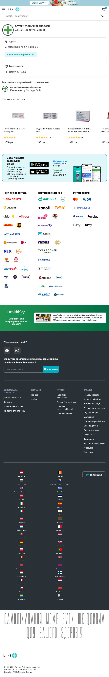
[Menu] (3, 9)
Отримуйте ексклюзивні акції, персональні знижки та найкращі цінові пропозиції (31, 360)
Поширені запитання (13, 406)
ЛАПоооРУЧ (89, 434)
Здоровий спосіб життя (94, 443)
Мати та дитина (91, 426)
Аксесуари (88, 448)
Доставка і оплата (12, 397)
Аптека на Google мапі (19, 54)
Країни (34, 399)
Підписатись (51, 369)
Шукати (103, 16)
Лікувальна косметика (94, 408)
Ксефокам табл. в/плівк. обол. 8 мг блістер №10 (79, 130)
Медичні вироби (91, 412)
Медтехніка (89, 417)
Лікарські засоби (91, 395)
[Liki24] (10, 655)
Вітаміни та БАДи (92, 404)
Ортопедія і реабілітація (94, 421)
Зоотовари (89, 439)
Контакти (8, 402)
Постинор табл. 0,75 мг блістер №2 (14, 130)
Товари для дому (91, 430)
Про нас (34, 395)
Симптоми (88, 452)
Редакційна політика (66, 402)
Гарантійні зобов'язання (63, 396)
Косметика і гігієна (92, 399)
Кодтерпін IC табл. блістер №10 (48, 130)
